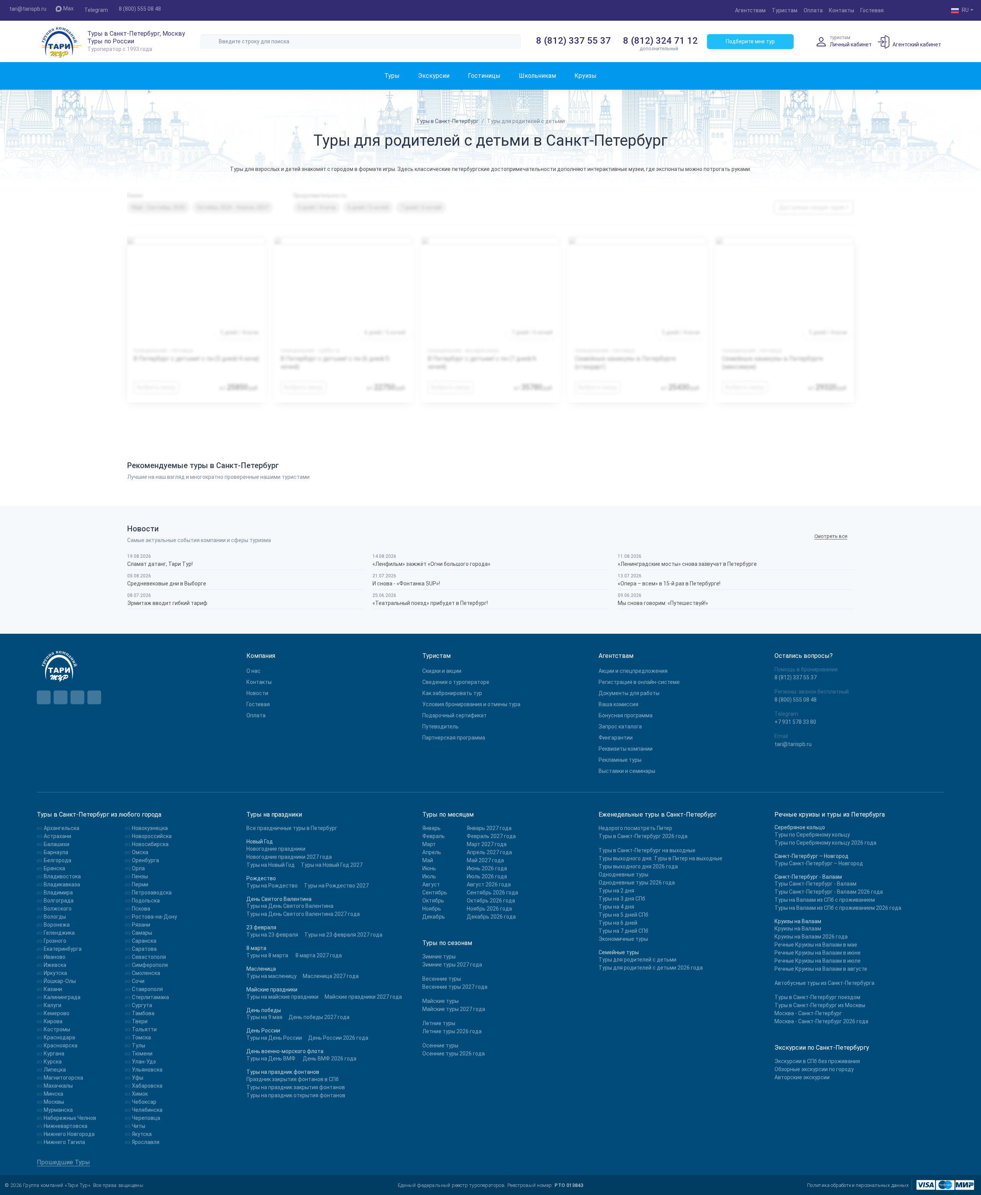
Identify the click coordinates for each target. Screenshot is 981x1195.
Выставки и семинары (627, 771)
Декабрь (433, 917)
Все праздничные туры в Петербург (291, 828)
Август (431, 884)
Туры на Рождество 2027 (336, 886)
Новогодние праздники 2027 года (289, 857)
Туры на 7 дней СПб (623, 931)
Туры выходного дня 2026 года (638, 866)
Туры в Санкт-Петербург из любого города (99, 814)
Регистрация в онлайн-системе (639, 682)
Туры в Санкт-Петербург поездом (817, 997)
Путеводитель (440, 726)
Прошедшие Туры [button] (63, 1162)
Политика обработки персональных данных (858, 1185)
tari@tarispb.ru (27, 9)
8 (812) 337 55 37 (573, 40)
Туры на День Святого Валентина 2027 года (303, 914)
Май (427, 860)
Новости (257, 693)
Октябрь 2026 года (491, 900)
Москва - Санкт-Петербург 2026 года (821, 1021)
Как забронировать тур (452, 693)
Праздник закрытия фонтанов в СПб (292, 1079)
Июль (429, 876)
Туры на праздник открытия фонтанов (295, 1095)
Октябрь (433, 900)
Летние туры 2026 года (452, 1031)
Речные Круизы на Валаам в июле (817, 961)
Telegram (96, 10)
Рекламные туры (620, 760)
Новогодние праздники (275, 849)
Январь (431, 828)
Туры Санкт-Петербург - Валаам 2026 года (828, 892)
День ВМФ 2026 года (329, 1058)
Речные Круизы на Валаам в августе (820, 969)
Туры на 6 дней (618, 923)
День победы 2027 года (319, 1017)
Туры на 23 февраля (272, 935)
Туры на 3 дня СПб (622, 899)
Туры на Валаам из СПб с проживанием (824, 900)
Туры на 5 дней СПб (623, 915)
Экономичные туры (623, 939)
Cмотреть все (830, 536)
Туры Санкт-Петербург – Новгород (818, 863)
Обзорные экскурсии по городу (814, 1069)
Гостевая (872, 10)
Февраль (433, 836)
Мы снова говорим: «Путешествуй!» (663, 603)
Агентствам (750, 10)
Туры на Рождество (272, 886)
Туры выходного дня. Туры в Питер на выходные (660, 858)
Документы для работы (629, 693)
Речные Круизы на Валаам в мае (815, 945)
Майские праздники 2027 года (363, 997)
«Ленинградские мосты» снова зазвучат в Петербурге (687, 564)
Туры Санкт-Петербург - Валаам (815, 884)
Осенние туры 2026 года (453, 1053)
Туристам (784, 10)
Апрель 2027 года (489, 852)
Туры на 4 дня (616, 907)
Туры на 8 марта (267, 955)
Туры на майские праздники (282, 997)
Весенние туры (441, 979)
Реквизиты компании (626, 749)
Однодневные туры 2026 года (637, 882)
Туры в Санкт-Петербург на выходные (647, 850)
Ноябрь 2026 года (489, 909)
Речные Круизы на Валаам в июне (817, 953)
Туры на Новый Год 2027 (332, 865)
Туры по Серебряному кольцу (812, 835)
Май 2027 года (485, 860)
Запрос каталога (620, 726)
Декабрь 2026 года (491, 917)
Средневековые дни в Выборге (166, 583)
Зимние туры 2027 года (452, 965)
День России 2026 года (338, 1038)
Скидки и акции (441, 671)
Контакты (841, 10)
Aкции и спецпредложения (633, 671)
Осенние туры (440, 1045)
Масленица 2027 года (331, 976)
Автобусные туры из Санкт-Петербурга (824, 983)
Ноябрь (431, 909)
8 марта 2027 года (318, 955)
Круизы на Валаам (797, 928)
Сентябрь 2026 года (492, 892)
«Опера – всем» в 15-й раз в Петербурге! (669, 583)
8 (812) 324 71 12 (660, 40)
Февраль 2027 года (491, 836)
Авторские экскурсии (802, 1077)
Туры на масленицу (271, 976)
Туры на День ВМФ (270, 1058)
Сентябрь (434, 892)
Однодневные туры (623, 874)
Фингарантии (616, 738)
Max (68, 8)
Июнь (429, 868)
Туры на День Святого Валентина (289, 906)
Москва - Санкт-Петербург (808, 1013)
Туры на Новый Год (270, 865)
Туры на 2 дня (616, 891)
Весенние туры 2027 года (454, 987)
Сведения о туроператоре (455, 682)
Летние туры (438, 1023)
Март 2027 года (487, 844)
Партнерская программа (453, 738)
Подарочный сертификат (454, 715)
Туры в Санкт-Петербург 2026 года (643, 836)
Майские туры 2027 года (453, 1009)
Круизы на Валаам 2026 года (811, 937)
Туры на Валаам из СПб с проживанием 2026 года (837, 908)
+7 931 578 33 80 (795, 722)
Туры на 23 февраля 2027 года (343, 935)
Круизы (585, 75)
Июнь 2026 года (487, 868)
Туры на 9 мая (264, 1017)
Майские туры (440, 1001)
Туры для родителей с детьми (637, 960)
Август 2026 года (489, 884)
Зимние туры (439, 956)
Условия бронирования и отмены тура (471, 704)
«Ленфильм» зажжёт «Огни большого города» (431, 564)
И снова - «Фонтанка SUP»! (406, 583)
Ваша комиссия (618, 704)
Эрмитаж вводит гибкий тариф (167, 603)
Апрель (431, 852)
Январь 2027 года (489, 828)
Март (429, 844)
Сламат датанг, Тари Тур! (160, 564)
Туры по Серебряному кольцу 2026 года (825, 843)
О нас (253, 671)
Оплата (813, 10)
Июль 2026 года (487, 876)
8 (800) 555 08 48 (140, 9)
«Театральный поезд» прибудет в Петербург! (430, 603)
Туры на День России (274, 1038)
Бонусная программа (626, 715)
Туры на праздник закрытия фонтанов (295, 1087)
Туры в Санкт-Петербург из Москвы (819, 1005)
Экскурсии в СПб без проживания (817, 1061)
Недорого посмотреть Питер (635, 828)
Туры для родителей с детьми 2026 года (651, 968)
